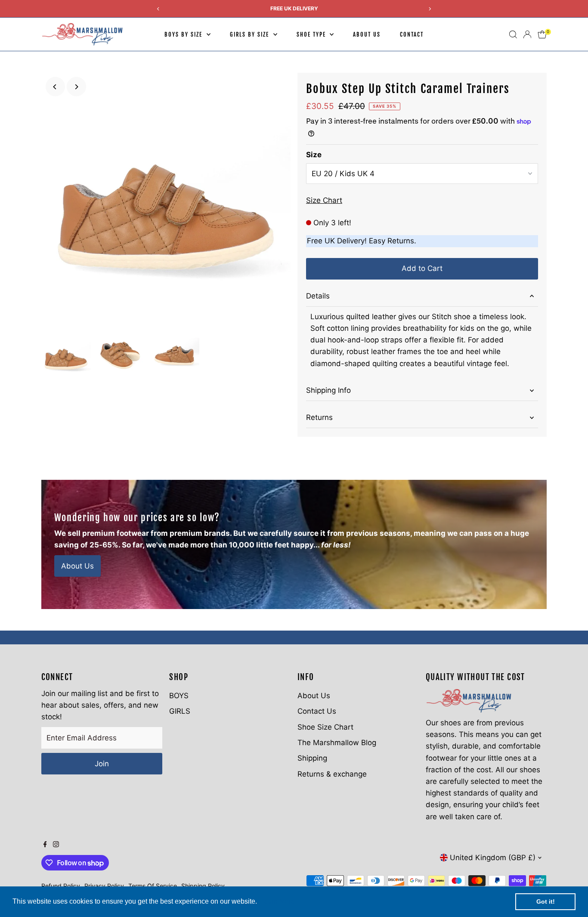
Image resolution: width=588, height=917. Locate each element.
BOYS (179, 695)
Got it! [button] (545, 901)
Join (102, 763)
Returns (319, 417)
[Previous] (55, 86)
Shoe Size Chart (325, 727)
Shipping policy (203, 885)
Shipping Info (328, 390)
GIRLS (179, 711)
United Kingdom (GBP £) (492, 857)
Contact (412, 34)
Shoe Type (312, 34)
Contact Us (316, 711)
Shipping (312, 758)
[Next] (76, 86)
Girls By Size (250, 34)
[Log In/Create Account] (527, 34)
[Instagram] (56, 844)
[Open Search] (513, 34)
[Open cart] (542, 34)
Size (314, 154)
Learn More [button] (277, 901)
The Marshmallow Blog (336, 742)
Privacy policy (104, 885)
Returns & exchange (332, 774)
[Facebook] (45, 844)
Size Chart (324, 200)
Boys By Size (184, 34)
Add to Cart (422, 268)
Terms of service (152, 885)
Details (318, 296)
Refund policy (60, 885)
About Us (367, 34)
